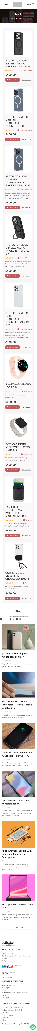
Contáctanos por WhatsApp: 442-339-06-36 (16, 1024)
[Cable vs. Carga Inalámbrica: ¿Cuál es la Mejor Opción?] (18, 736)
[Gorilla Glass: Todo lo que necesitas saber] (18, 784)
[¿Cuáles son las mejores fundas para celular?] (18, 637)
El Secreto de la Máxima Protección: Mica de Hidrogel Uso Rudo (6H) (17, 704)
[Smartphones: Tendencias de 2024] (18, 887)
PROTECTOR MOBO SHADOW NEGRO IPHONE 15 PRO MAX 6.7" (17, 249)
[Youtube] (11, 619)
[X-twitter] (7, 619)
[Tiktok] (14, 619)
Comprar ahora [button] (13, 80)
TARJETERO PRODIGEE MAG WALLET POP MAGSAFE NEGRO (15, 511)
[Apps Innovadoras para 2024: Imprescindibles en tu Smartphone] (18, 834)
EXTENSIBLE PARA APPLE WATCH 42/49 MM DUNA (17, 447)
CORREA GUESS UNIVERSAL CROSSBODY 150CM (17, 575)
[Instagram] (4, 619)
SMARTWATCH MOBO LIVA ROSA (18, 386)
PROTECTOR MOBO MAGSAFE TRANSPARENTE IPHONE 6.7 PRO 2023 (17, 121)
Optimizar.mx (13, 961)
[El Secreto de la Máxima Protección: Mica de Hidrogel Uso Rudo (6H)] (18, 685)
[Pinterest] (17, 619)
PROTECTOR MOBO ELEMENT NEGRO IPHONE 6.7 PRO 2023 (17, 63)
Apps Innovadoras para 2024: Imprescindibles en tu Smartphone (17, 854)
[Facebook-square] (1, 619)
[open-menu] (17, 4)
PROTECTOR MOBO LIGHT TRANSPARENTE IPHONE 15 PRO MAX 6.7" (17, 319)
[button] (33, 1027)
